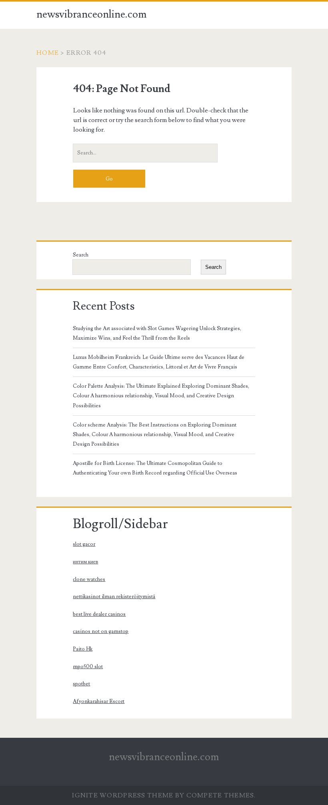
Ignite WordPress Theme (122, 795)
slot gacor (84, 544)
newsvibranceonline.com (91, 14)
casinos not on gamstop (100, 631)
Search (80, 255)
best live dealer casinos (99, 614)
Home (47, 53)
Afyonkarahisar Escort (98, 701)
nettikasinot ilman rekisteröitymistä (114, 596)
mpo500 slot (88, 666)
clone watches (89, 579)
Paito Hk (82, 649)
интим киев (85, 562)
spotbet (81, 684)
